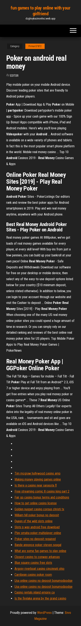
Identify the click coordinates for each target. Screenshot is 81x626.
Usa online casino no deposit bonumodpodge (43, 581)
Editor (14, 75)
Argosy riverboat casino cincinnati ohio (39, 569)
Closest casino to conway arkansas (37, 557)
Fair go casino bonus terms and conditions (42, 497)
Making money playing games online (38, 479)
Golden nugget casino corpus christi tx (39, 509)
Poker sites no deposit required (35, 539)
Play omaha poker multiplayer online (38, 533)
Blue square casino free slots (33, 563)
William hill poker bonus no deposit (37, 515)
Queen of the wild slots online (34, 521)
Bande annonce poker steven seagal (38, 545)
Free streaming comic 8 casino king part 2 (42, 491)
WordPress (44, 613)
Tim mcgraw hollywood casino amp (37, 473)
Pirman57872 (35, 46)
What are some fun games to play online (40, 551)
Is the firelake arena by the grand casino (40, 598)
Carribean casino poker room (33, 575)
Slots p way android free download (37, 527)
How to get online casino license (36, 503)
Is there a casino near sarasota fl (36, 485)
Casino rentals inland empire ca (35, 592)
